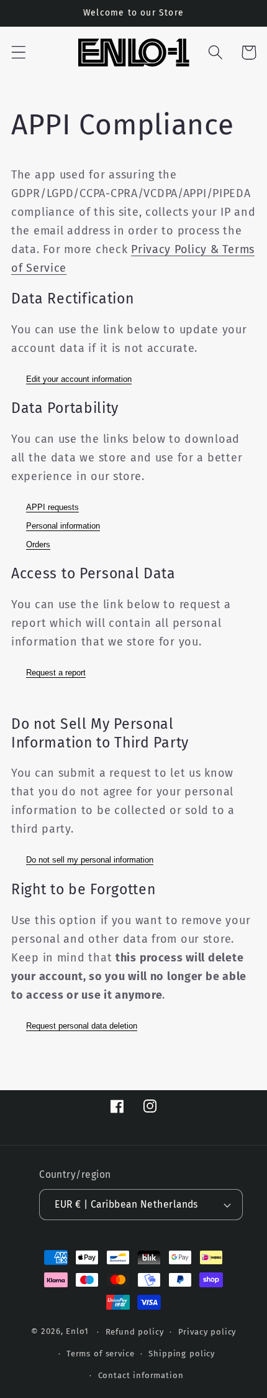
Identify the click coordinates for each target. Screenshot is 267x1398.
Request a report (56, 672)
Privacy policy (207, 1331)
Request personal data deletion (81, 1025)
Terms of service (100, 1353)
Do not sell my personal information (89, 859)
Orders (38, 544)
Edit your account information (79, 379)
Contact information (141, 1375)
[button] (18, 52)
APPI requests (52, 507)
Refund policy (135, 1331)
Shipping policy (181, 1353)
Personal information (63, 525)
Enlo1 (77, 1331)
